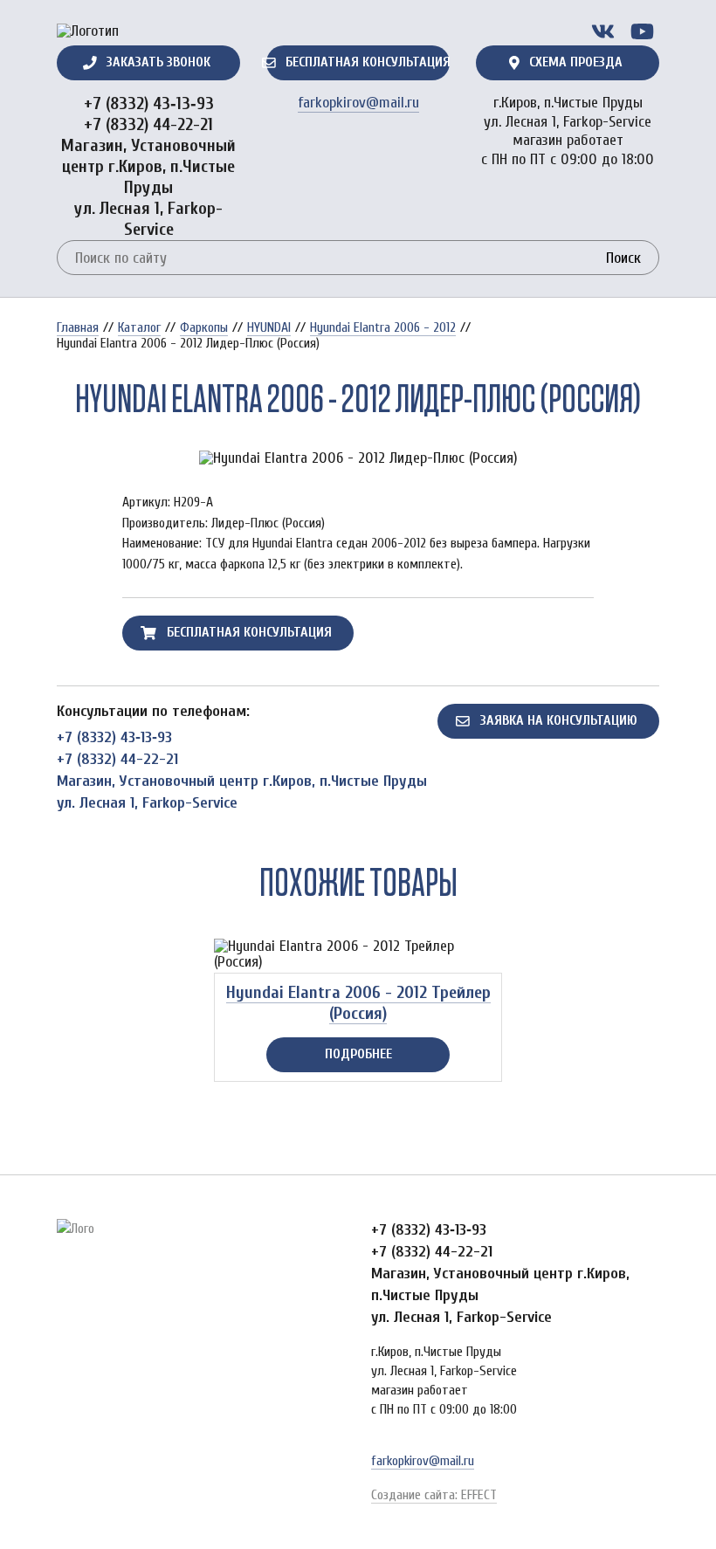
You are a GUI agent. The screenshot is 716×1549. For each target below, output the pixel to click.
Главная (78, 327)
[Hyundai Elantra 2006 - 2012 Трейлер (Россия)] (358, 954)
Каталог (139, 327)
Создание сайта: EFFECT (434, 1495)
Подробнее (358, 1054)
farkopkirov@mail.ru (358, 102)
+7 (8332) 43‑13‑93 (149, 103)
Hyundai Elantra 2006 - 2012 (383, 327)
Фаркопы (204, 327)
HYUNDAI (269, 327)
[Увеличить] (358, 458)
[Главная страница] (88, 31)
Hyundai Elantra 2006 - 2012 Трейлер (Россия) (358, 1002)
